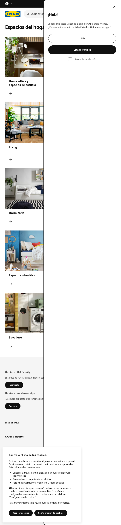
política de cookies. (60, 502)
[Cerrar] (114, 6)
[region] (42, 484)
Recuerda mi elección (85, 59)
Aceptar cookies (21, 513)
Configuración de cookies (50, 513)
